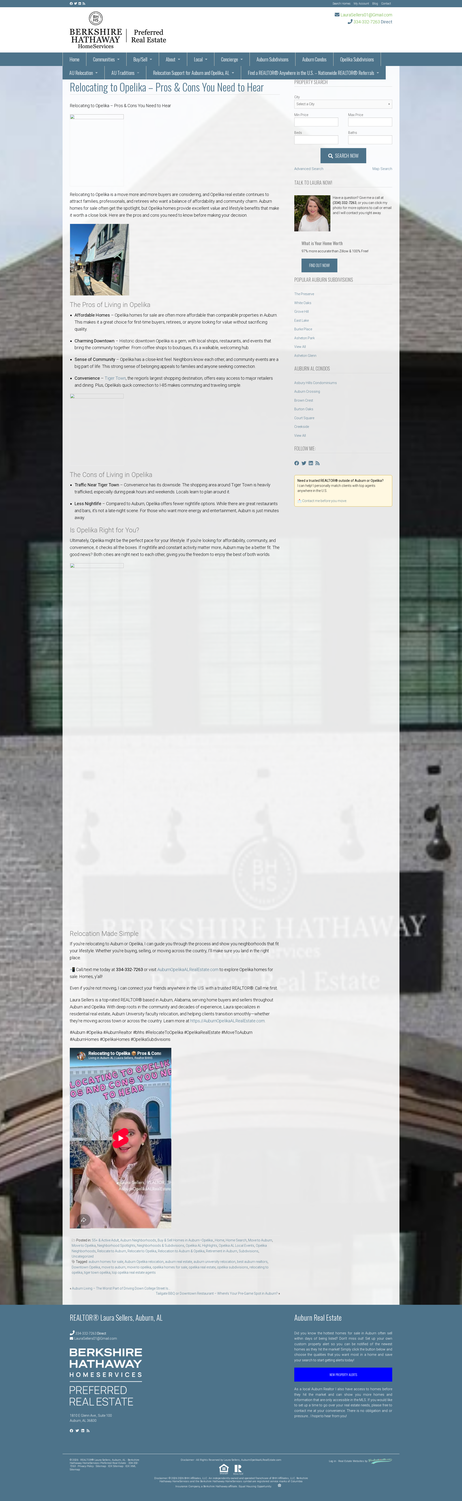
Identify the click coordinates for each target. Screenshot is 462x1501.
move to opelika (139, 1267)
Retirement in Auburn (221, 1251)
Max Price (355, 115)
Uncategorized (83, 1256)
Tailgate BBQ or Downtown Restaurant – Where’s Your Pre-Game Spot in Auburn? (217, 1293)
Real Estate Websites (351, 1461)
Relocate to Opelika (142, 1251)
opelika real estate (202, 1267)
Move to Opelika (84, 1245)
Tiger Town (115, 378)
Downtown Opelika (86, 1267)
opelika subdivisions (232, 1267)
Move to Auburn (260, 1240)
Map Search (382, 169)
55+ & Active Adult (105, 1240)
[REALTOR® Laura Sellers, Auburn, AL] (118, 28)
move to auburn (114, 1267)
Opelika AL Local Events (236, 1245)
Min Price (301, 115)
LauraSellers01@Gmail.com (366, 14)
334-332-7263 (366, 21)
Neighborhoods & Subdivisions (160, 1245)
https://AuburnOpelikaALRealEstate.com (227, 1020)
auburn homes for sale (106, 1262)
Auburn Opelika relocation (144, 1262)
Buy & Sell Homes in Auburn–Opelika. (185, 1240)
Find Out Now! (319, 265)
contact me (303, 1411)
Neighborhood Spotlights (116, 1245)
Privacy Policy (86, 1466)
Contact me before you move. (324, 501)
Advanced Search (308, 169)
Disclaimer (187, 1460)
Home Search (236, 1240)
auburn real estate (178, 1262)
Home (219, 1240)
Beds (298, 133)
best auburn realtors (252, 1262)
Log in (332, 1461)
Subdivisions (248, 1251)
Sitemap (101, 1466)
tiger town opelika (97, 1272)
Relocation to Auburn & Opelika (181, 1251)
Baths (352, 133)
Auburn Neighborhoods (138, 1240)
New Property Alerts (343, 1374)
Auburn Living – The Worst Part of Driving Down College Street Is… (121, 1288)
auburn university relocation (214, 1262)
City (297, 97)
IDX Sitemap (115, 1466)
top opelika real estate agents (134, 1272)
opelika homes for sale (170, 1267)
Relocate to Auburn (111, 1251)
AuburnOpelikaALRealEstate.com (187, 969)
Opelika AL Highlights (201, 1245)
